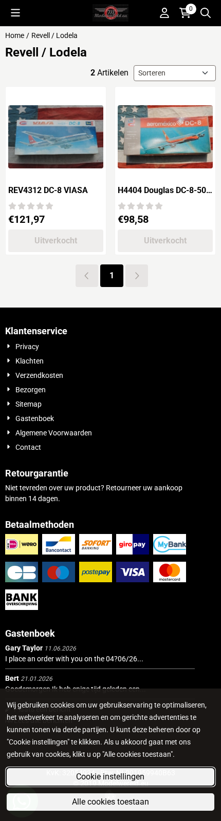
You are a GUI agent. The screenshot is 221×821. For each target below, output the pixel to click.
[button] (15, 13)
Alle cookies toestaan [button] (110, 802)
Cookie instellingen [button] (110, 776)
